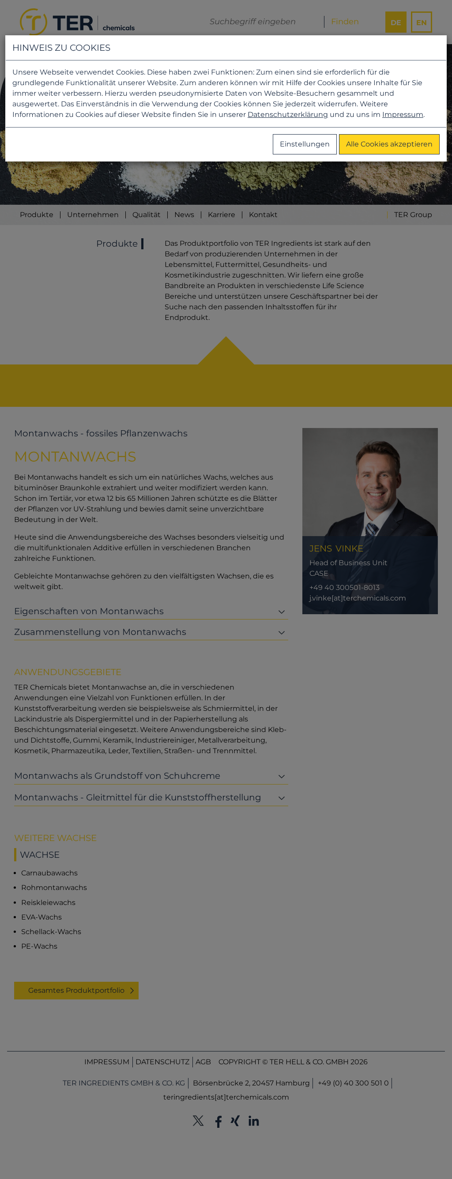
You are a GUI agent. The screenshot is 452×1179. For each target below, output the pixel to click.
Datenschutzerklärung (288, 114)
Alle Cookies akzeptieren (389, 144)
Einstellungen (305, 144)
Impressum (402, 114)
